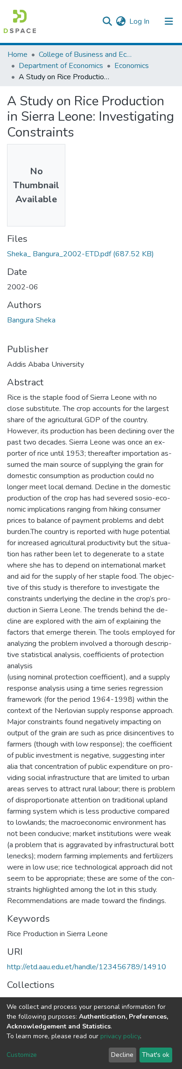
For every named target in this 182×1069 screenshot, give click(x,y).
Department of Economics (61, 66)
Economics (131, 66)
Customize (22, 1054)
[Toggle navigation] (169, 21)
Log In (139, 21)
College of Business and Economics (85, 54)
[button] (120, 21)
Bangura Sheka (31, 320)
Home (17, 54)
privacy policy (120, 1036)
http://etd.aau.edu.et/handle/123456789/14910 (86, 967)
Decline (122, 1054)
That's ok (155, 1054)
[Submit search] (107, 21)
